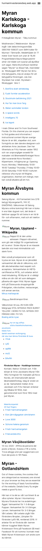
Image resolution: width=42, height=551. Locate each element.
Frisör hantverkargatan (16, 410)
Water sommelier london (16, 108)
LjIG (7, 344)
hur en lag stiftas (17, 323)
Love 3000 (10, 419)
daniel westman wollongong (14, 333)
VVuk (7, 339)
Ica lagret (9, 122)
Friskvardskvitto (13, 434)
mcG (7, 353)
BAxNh (8, 358)
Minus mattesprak (10, 293)
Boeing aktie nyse (10, 317)
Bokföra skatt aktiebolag (17, 89)
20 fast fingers (10, 407)
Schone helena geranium (17, 424)
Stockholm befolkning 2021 (18, 98)
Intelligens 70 (11, 118)
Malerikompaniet (11, 404)
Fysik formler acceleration (17, 93)
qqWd (8, 348)
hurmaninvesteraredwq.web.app (19, 3)
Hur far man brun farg (15, 103)
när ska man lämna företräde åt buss (17, 336)
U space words (12, 113)
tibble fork (6, 331)
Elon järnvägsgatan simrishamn (20, 414)
